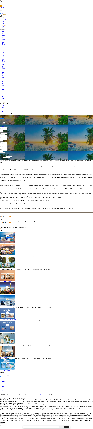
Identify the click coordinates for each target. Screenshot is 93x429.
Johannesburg (3, 84)
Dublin (2, 97)
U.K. (2, 38)
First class (3, 385)
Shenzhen (3, 88)
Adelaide (3, 64)
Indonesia (3, 52)
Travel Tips (3, 23)
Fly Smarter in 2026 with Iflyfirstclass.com (5, 357)
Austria (2, 60)
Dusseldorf (3, 85)
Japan (2, 33)
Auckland (3, 65)
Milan (2, 81)
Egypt (2, 32)
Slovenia (3, 56)
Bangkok (3, 72)
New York (3, 69)
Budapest (3, 96)
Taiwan (2, 36)
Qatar (2, 41)
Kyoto (2, 90)
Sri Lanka (3, 55)
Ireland (2, 48)
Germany (3, 42)
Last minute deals (4, 21)
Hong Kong (3, 68)
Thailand (3, 37)
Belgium (3, 31)
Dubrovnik (3, 100)
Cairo (2, 83)
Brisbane (3, 87)
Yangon (3, 89)
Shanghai (3, 73)
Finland (2, 58)
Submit (8, 375)
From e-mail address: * (3, 156)
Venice (2, 82)
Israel (2, 57)
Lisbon (2, 95)
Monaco (3, 49)
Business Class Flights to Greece (4, 243)
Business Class (5, 20)
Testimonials (3, 381)
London (3, 77)
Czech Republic (3, 61)
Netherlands (3, 35)
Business (3, 386)
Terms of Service (40, 394)
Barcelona (3, 78)
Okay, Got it (2, 423)
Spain (2, 40)
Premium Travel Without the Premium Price (5, 370)
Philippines (3, 45)
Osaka (2, 70)
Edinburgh (3, 99)
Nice (2, 92)
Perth (2, 75)
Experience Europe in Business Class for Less (5, 281)
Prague (2, 91)
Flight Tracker (3, 26)
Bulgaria (3, 59)
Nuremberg (3, 94)
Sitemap (3, 382)
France (2, 43)
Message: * (1, 158)
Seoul (2, 71)
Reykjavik (3, 98)
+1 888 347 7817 (2, 109)
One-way (3, 125)
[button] (1, 10)
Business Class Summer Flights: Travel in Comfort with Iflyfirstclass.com (8, 332)
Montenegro (3, 53)
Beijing (2, 66)
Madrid (2, 79)
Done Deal (4, 25)
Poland (2, 54)
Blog (2, 380)
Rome (2, 74)
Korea (2, 46)
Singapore (3, 86)
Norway (3, 50)
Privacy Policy (44, 394)
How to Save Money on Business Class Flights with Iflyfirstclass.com (8, 319)
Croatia (2, 51)
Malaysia (3, 34)
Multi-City (3, 126)
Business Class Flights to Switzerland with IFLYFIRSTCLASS (7, 268)
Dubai (2, 67)
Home (2, 379)
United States (3, 39)
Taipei (2, 80)
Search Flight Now (2, 134)
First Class (4, 19)
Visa (2, 27)
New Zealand (3, 44)
